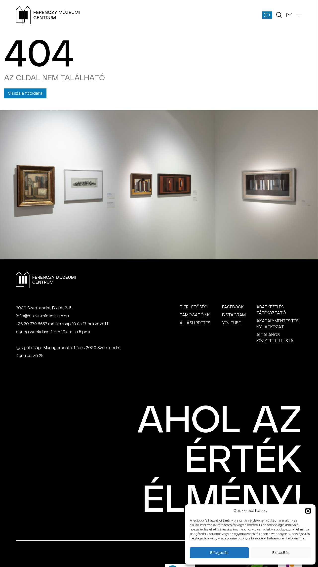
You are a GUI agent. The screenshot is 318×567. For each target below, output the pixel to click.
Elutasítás (281, 553)
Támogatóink (195, 315)
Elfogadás (219, 553)
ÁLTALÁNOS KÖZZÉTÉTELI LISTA (274, 338)
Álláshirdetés (195, 323)
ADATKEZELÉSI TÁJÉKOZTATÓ (271, 310)
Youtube (231, 323)
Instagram (234, 315)
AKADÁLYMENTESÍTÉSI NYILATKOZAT (277, 324)
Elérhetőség (193, 307)
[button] (308, 510)
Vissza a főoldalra (25, 93)
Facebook (233, 307)
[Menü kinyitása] (299, 15)
